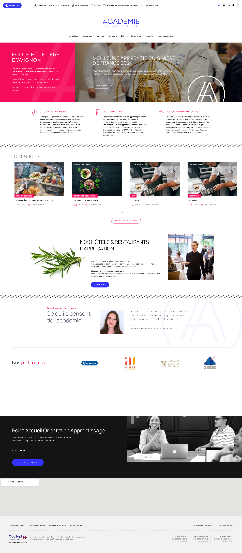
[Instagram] (229, 5)
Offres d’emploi (76, 525)
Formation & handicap (17, 525)
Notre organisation (165, 36)
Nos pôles (100, 36)
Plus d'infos (101, 85)
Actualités (73, 36)
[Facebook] (224, 5)
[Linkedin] (238, 5)
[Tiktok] (233, 5)
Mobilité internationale (57, 525)
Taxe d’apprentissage (37, 525)
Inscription (149, 36)
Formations (112, 36)
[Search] (219, 5)
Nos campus (87, 36)
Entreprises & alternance (131, 36)
